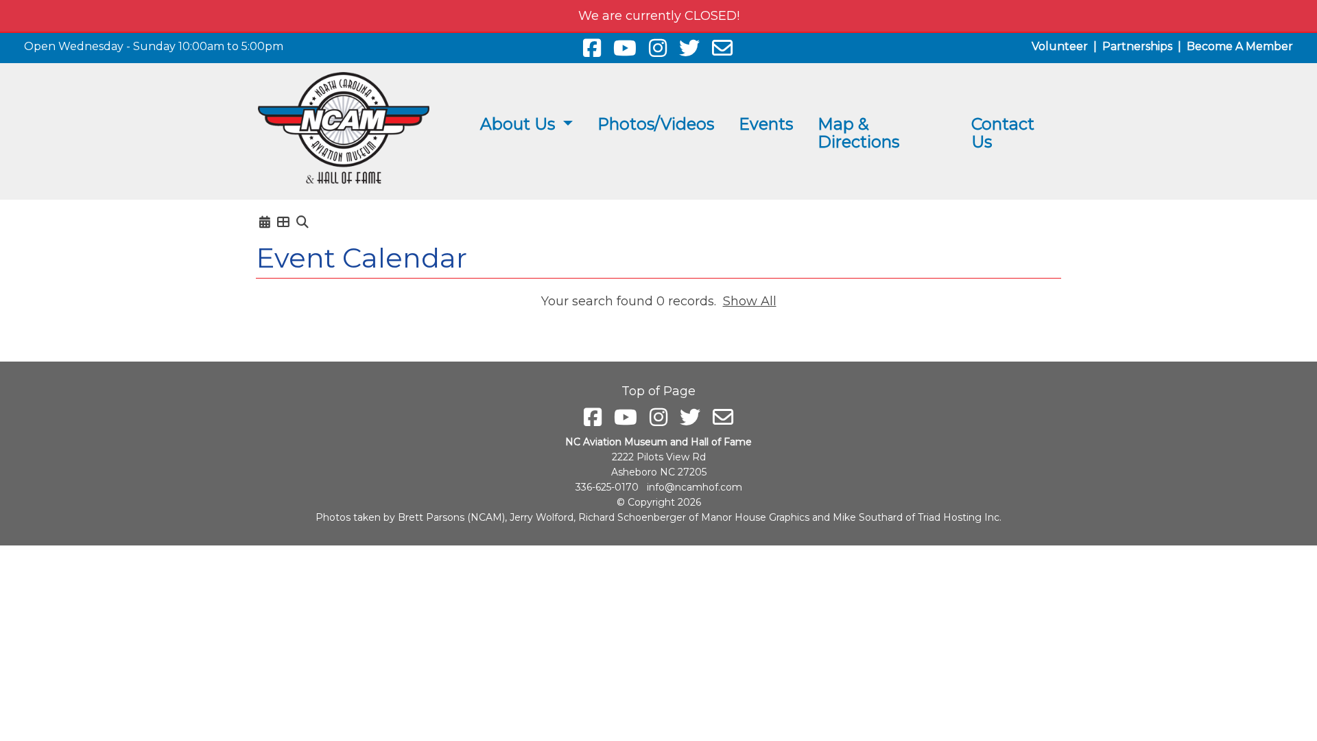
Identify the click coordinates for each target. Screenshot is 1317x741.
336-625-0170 (607, 487)
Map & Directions (858, 133)
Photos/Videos (655, 124)
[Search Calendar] (302, 222)
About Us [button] (519, 124)
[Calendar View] (264, 222)
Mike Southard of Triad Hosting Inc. (917, 517)
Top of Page (658, 391)
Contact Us (1002, 133)
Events (766, 124)
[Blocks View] (283, 222)
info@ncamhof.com (694, 487)
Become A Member (1240, 46)
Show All (749, 301)
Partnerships (1137, 46)
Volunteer (1060, 46)
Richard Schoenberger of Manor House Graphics (693, 517)
